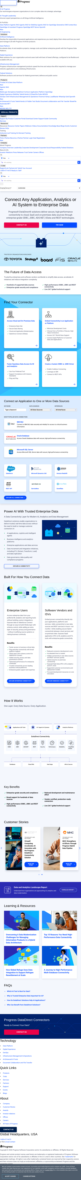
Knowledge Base (54, 126)
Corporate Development (30, 148)
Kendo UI (27, 94)
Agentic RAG (14, 25)
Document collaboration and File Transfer (54, 101)
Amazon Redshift (62, 473)
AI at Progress (5, 9)
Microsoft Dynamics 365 (39, 473)
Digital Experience (6, 55)
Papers (22, 126)
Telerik (21, 94)
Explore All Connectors (14, 497)
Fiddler (29, 101)
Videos (34, 126)
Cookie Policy (49, 1170)
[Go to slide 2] (41, 874)
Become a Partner (16, 138)
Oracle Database (23, 436)
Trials (5, 1076)
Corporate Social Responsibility (50, 148)
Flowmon (42, 97)
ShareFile (34, 94)
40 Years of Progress (10, 1124)
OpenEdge (49, 92)
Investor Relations (6, 152)
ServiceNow (35, 488)
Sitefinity (16, 94)
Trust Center (28, 152)
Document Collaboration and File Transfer (17, 1063)
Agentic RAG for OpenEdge (46, 25)
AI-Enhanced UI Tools (7, 101)
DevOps (2, 97)
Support (3, 116)
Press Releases (18, 152)
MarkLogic (3, 92)
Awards (5, 1110)
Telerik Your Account (24, 168)
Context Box (72, 25)
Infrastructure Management (9, 64)
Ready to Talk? (16, 170)
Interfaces (59, 406)
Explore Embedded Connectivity (58, 681)
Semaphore (12, 92)
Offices (41, 152)
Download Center (32, 119)
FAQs (7, 128)
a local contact (10, 1142)
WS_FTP (9, 108)
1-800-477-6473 (5, 170)
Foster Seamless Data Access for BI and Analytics (20, 365)
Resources (4, 123)
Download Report (68, 890)
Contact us (21, 225)
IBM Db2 (20, 422)
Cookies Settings (29, 1176)
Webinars (28, 126)
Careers (36, 152)
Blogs (63, 126)
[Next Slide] (79, 848)
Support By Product (7, 119)
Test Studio (36, 101)
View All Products (9, 112)
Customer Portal (19, 119)
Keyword (7, 406)
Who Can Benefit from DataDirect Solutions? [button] (23, 1005)
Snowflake (60, 488)
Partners (4, 135)
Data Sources (34, 406)
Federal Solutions (6, 73)
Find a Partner (5, 138)
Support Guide (43, 119)
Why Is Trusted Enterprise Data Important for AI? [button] (25, 996)
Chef (7, 97)
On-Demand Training (23, 133)
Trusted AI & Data (6, 82)
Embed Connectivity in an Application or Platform (59, 322)
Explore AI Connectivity (21, 566)
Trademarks (69, 1157)
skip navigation (8, 3)
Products (4, 80)
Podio (40, 94)
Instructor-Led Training (8, 133)
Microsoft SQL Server (25, 450)
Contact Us (21, 1032)
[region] (40, 1172)
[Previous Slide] (1, 848)
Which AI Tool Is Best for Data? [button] (18, 991)
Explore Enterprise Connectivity (20, 681)
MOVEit (45, 94)
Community (53, 119)
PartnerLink (13, 168)
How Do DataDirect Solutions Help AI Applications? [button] (26, 1000)
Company (4, 143)
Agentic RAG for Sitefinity (28, 25)
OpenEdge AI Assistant (8, 27)
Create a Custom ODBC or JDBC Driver (59, 364)
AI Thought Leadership (8, 16)
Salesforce (9, 473)
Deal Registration (22, 139)
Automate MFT (5, 105)
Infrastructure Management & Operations (23, 97)
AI (1, 6)
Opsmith (22, 28)
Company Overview (6, 148)
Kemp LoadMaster (51, 97)
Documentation (42, 126)
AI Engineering (5, 32)
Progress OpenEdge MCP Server (27, 27)
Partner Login (28, 138)
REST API (9, 488)
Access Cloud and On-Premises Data (21, 321)
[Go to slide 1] (39, 874)
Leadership (18, 148)
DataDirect (20, 92)
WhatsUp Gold (64, 97)
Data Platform (5, 25)
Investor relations (9, 1114)
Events (67, 126)
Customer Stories (9, 1107)
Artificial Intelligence (7, 37)
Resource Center (13, 126)
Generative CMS (62, 25)
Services (3, 121)
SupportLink (4, 168)
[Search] (1, 155)
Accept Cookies (10, 1176)
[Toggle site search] (1, 173)
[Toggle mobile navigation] (1, 184)
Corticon (27, 92)
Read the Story (31, 864)
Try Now (59, 225)
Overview (21, 188)
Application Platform (37, 92)
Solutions (4, 34)
